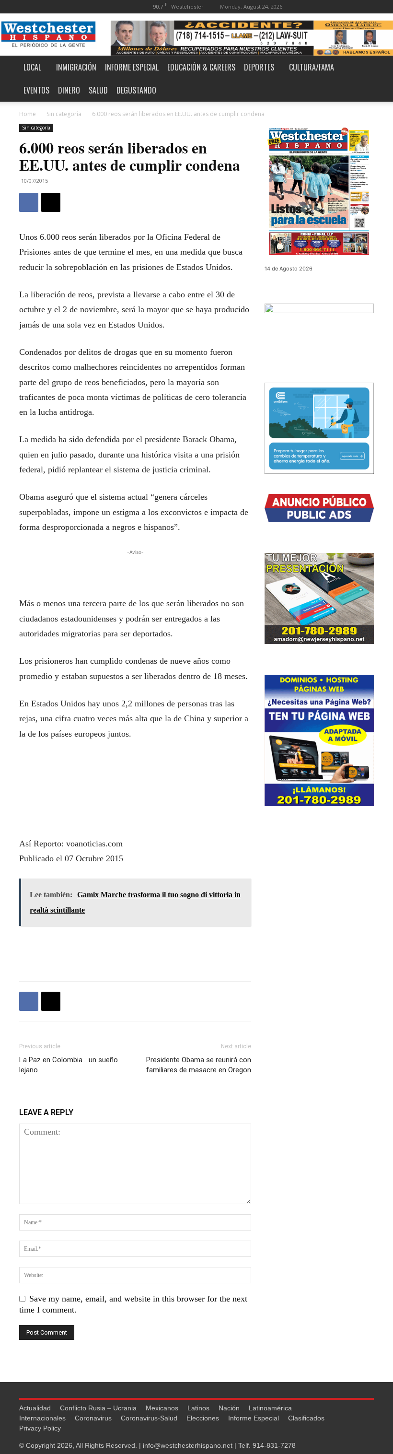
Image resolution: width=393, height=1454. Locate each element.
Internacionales (42, 1418)
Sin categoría (63, 114)
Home (27, 114)
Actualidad (35, 1408)
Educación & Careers (201, 67)
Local (32, 67)
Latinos (198, 1408)
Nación (229, 1408)
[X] (366, 6)
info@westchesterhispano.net (187, 1445)
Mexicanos (162, 1408)
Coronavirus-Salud (149, 1418)
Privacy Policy (40, 1428)
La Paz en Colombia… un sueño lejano (68, 1064)
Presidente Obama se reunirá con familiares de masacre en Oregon (198, 1064)
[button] (305, 6)
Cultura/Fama (311, 67)
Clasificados (306, 1418)
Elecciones (202, 1418)
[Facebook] (319, 6)
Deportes (259, 67)
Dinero (69, 90)
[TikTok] (351, 6)
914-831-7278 (274, 1445)
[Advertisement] (135, 571)
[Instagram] (335, 6)
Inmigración (76, 67)
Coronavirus (93, 1418)
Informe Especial (132, 67)
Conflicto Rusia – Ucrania (98, 1408)
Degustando (136, 90)
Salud (98, 90)
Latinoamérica (270, 1408)
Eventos (36, 90)
